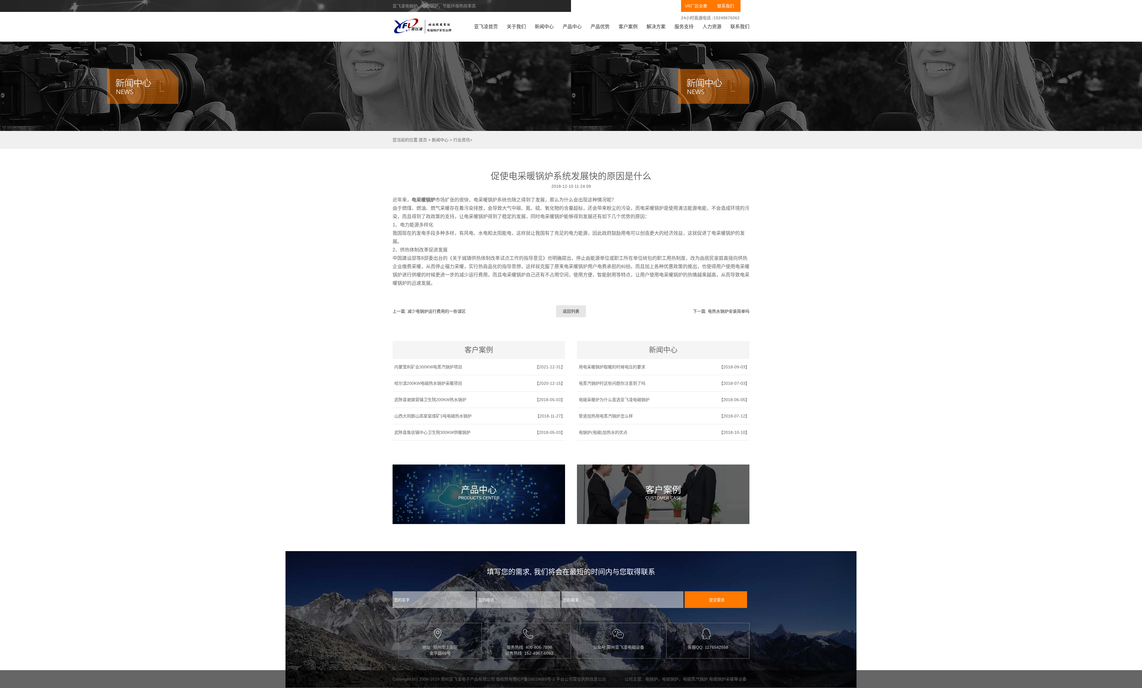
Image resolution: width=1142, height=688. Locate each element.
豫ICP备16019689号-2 (534, 679)
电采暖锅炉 (423, 199)
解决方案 (656, 26)
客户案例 (628, 26)
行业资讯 (461, 139)
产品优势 (600, 26)
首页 (423, 139)
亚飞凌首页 (486, 26)
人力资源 (711, 26)
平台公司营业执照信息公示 (581, 679)
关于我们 (516, 26)
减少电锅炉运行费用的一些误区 (436, 311)
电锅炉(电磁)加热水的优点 (603, 432)
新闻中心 (544, 26)
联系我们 (725, 6)
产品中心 (572, 26)
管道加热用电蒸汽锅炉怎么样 (606, 416)
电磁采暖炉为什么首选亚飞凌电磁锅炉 (614, 399)
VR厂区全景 (696, 6)
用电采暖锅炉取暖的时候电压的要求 (612, 367)
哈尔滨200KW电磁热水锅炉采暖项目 (428, 383)
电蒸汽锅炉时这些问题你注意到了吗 (612, 383)
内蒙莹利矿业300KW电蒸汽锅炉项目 (428, 367)
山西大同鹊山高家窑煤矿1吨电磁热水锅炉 (433, 416)
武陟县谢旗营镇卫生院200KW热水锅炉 (430, 399)
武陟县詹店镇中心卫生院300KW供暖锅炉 (432, 432)
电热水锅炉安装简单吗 (728, 311)
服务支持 (684, 26)
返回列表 (571, 311)
